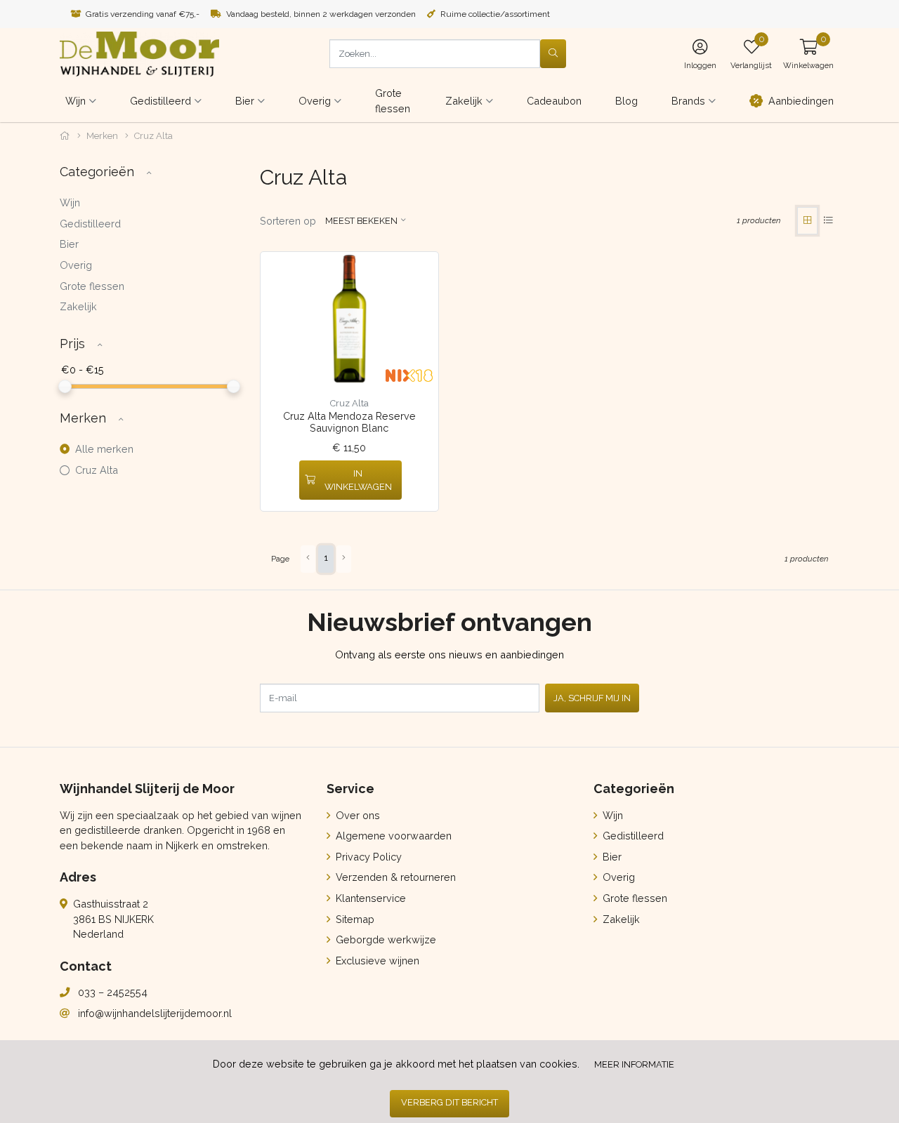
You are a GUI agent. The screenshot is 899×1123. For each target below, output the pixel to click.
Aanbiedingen (801, 101)
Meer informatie (634, 1064)
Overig (76, 265)
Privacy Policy (367, 857)
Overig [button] (314, 101)
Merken (102, 136)
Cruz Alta (95, 470)
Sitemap (353, 919)
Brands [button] (688, 101)
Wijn (70, 202)
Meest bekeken (361, 220)
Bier (69, 244)
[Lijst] (828, 220)
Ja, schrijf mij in (592, 698)
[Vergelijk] (417, 480)
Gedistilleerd (90, 224)
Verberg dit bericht (449, 1102)
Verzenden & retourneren (394, 877)
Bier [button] (244, 101)
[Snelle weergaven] (417, 273)
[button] (808, 54)
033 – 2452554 (112, 992)
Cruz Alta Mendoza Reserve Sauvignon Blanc (349, 422)
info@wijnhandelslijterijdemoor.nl (155, 1013)
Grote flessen (392, 100)
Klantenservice (369, 898)
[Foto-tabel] (807, 220)
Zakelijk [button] (464, 101)
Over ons (356, 815)
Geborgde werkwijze (384, 939)
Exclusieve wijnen (376, 960)
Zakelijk (78, 306)
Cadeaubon (554, 101)
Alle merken (102, 449)
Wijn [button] (75, 101)
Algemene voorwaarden (392, 836)
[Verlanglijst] (283, 480)
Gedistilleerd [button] (160, 101)
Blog (626, 101)
